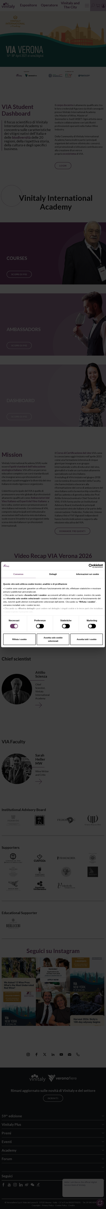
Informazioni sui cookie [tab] (87, 574)
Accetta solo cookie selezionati (53, 639)
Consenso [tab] (18, 574)
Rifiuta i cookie (19, 639)
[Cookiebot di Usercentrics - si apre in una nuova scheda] (91, 566)
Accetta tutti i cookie (86, 639)
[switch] (40, 626)
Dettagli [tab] (53, 574)
